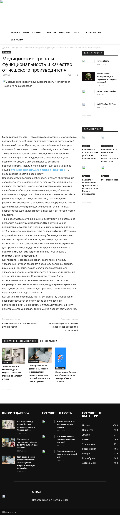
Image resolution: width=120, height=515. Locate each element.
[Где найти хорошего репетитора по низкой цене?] (48, 454)
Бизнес (86, 146)
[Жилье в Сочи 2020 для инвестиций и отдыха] (48, 424)
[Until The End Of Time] (88, 107)
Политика (51, 32)
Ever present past (109, 180)
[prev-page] (4, 388)
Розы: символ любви (106, 91)
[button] (114, 32)
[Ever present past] (109, 171)
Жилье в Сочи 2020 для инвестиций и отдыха (66, 424)
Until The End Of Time (106, 104)
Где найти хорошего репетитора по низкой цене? (67, 454)
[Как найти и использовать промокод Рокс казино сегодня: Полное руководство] (90, 171)
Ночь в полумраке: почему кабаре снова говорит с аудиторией (63, 327)
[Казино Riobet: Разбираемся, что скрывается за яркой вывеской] (88, 76)
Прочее (77, 32)
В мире (25, 32)
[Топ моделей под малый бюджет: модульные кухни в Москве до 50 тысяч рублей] (13, 356)
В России (36, 32)
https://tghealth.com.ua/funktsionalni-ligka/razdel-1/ (39, 169)
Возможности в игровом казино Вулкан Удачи (19, 325)
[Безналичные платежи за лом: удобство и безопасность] (90, 141)
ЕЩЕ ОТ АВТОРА (49, 341)
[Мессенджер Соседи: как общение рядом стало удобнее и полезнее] (66, 358)
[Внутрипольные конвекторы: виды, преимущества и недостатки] (109, 141)
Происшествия (93, 32)
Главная (15, 32)
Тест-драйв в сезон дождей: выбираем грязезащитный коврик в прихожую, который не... (26, 462)
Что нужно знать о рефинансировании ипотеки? (66, 439)
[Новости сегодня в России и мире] (60, 14)
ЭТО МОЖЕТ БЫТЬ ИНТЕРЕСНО (20, 341)
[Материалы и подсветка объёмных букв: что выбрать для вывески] (8, 442)
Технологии (107, 146)
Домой (5, 47)
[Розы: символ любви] (88, 94)
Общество (64, 32)
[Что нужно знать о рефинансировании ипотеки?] (48, 439)
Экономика (17, 40)
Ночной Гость (103, 61)
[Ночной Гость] (88, 64)
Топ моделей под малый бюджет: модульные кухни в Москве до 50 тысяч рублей (12, 372)
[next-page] (9, 388)
